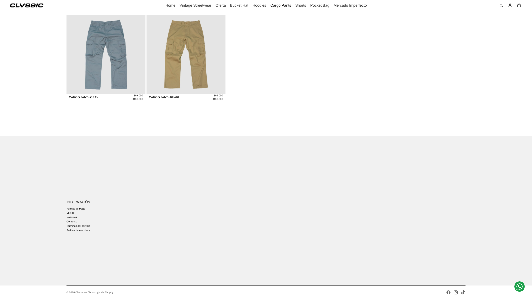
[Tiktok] (463, 292)
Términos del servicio (78, 225)
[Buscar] (501, 5)
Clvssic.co (81, 292)
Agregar (142, 87)
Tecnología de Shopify (100, 292)
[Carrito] (519, 5)
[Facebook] (448, 292)
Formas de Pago (75, 208)
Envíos (70, 212)
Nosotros (71, 217)
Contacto (71, 221)
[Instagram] (455, 292)
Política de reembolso (78, 230)
